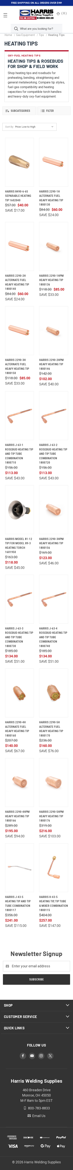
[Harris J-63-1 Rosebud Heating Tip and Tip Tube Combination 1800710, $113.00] (19, 415)
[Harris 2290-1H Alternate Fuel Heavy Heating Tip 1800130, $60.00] (53, 162)
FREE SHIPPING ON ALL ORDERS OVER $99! (36, 2)
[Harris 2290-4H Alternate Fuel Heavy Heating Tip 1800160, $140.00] (19, 693)
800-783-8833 (38, 1108)
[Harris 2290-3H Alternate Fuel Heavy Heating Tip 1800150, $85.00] (19, 330)
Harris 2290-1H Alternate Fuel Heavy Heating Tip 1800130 (51, 198)
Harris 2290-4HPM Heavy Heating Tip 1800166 (17, 816)
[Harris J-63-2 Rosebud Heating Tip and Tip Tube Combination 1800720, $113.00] (53, 415)
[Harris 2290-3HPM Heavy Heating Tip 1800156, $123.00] (53, 509)
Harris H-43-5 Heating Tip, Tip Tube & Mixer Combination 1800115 (53, 903)
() (64, 13)
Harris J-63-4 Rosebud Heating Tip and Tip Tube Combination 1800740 (53, 637)
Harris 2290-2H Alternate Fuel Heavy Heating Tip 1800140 (17, 282)
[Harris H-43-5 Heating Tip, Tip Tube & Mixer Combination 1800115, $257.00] (53, 867)
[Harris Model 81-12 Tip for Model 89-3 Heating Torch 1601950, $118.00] (19, 509)
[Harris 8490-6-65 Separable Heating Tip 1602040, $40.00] (19, 162)
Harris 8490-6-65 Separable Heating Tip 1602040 (18, 196)
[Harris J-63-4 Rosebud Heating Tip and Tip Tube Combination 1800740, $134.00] (53, 599)
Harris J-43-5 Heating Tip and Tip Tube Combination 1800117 (18, 903)
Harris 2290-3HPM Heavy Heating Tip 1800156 (51, 543)
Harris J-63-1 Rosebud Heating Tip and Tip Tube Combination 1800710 (19, 453)
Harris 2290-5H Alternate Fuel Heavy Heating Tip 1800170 (51, 729)
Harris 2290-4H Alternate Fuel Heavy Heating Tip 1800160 (17, 729)
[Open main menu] (5, 15)
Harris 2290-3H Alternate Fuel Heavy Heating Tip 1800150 (17, 366)
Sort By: (9, 126)
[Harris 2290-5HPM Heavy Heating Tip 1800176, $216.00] (53, 782)
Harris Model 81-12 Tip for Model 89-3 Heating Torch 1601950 (18, 545)
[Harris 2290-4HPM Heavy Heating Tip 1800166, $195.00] (19, 782)
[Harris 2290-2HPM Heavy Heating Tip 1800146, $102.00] (53, 330)
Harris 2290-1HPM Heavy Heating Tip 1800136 (51, 280)
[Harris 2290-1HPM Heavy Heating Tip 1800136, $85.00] (53, 246)
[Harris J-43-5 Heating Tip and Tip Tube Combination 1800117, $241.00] (19, 867)
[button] (18, 110)
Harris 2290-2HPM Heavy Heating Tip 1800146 (51, 364)
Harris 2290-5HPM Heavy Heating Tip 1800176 (51, 816)
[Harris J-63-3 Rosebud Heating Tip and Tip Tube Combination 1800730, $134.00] (19, 599)
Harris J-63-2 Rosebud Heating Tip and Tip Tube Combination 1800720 (53, 453)
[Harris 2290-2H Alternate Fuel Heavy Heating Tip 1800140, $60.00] (19, 246)
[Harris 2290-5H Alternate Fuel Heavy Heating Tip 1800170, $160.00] (53, 693)
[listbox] (35, 127)
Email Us (39, 1116)
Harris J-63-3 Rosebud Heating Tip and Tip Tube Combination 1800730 (19, 637)
